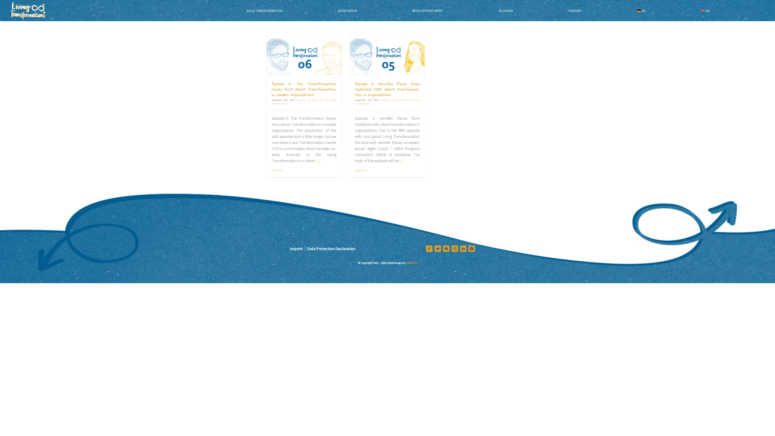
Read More (277, 170)
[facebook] (429, 248)
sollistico (411, 263)
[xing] (471, 248)
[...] (318, 160)
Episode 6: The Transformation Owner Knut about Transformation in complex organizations (304, 89)
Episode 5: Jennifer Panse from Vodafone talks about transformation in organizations (387, 89)
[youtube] (446, 248)
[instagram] (454, 248)
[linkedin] (463, 248)
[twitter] (438, 248)
